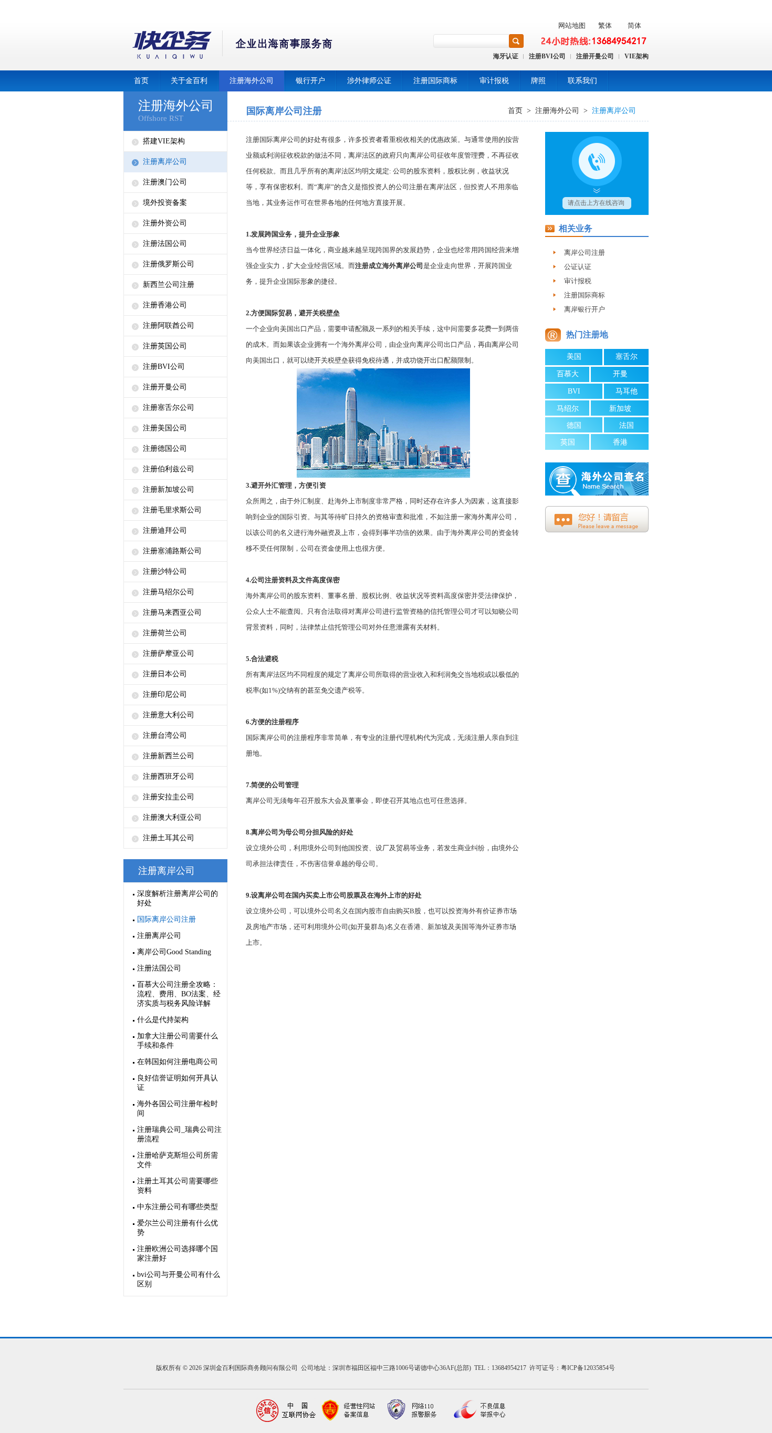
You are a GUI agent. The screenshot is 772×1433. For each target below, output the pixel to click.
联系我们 (582, 81)
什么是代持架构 (163, 1020)
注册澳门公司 (165, 182)
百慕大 (568, 374)
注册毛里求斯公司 (172, 510)
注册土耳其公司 (168, 838)
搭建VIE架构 (164, 141)
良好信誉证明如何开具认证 (177, 1082)
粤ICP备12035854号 (588, 1368)
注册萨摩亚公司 (168, 653)
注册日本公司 (165, 674)
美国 (574, 356)
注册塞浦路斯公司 (172, 551)
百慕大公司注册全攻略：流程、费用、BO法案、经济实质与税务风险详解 (179, 994)
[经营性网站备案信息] (349, 1411)
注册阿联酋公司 (168, 325)
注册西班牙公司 (168, 776)
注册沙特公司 (165, 571)
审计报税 (494, 81)
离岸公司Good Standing (174, 952)
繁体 (605, 25)
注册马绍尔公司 (168, 592)
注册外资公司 (165, 223)
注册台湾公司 (165, 735)
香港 (620, 442)
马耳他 (626, 391)
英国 (567, 442)
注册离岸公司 (165, 162)
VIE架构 (636, 56)
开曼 (620, 374)
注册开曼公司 (595, 56)
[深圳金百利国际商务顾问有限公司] (228, 46)
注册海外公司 (251, 81)
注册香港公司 (165, 305)
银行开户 (310, 81)
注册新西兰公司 (168, 756)
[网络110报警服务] (412, 1411)
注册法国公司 (165, 244)
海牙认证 (505, 56)
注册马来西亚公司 (172, 612)
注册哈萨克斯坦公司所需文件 (177, 1160)
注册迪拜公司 (165, 530)
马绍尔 (568, 409)
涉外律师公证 (369, 81)
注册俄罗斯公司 (168, 264)
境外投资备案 (165, 203)
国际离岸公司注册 (166, 919)
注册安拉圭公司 (168, 797)
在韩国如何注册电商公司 (177, 1062)
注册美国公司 (165, 428)
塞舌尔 (626, 356)
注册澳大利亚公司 (172, 817)
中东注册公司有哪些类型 (177, 1207)
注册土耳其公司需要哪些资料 (177, 1185)
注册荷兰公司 (165, 633)
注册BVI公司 (547, 56)
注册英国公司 (165, 346)
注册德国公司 (165, 448)
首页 (141, 81)
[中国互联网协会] (286, 1411)
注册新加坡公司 (168, 489)
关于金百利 (189, 81)
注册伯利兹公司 (168, 469)
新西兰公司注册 (168, 284)
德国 (574, 425)
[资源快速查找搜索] (516, 41)
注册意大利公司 (168, 715)
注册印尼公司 (165, 694)
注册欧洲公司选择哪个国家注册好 (177, 1253)
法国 (626, 425)
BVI (574, 391)
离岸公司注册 (584, 252)
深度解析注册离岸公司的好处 (177, 898)
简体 (634, 25)
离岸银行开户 (584, 309)
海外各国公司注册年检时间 (177, 1108)
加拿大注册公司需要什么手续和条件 (177, 1040)
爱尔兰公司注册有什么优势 (177, 1227)
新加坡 (620, 409)
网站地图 (572, 25)
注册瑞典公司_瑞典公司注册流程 (179, 1134)
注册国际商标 (435, 81)
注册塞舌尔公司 (168, 407)
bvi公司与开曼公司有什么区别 (178, 1279)
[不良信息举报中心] (475, 1411)
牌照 (538, 81)
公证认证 (577, 267)
